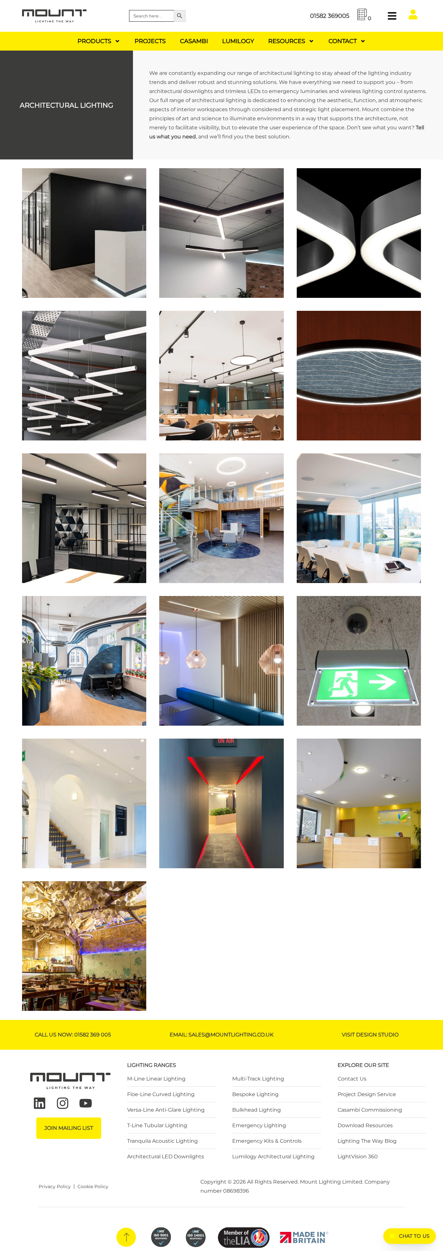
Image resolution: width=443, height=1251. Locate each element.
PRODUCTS (94, 41)
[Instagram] (62, 1103)
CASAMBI (194, 41)
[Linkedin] (39, 1103)
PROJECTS (150, 41)
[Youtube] (85, 1103)
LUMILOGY (238, 41)
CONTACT (343, 41)
